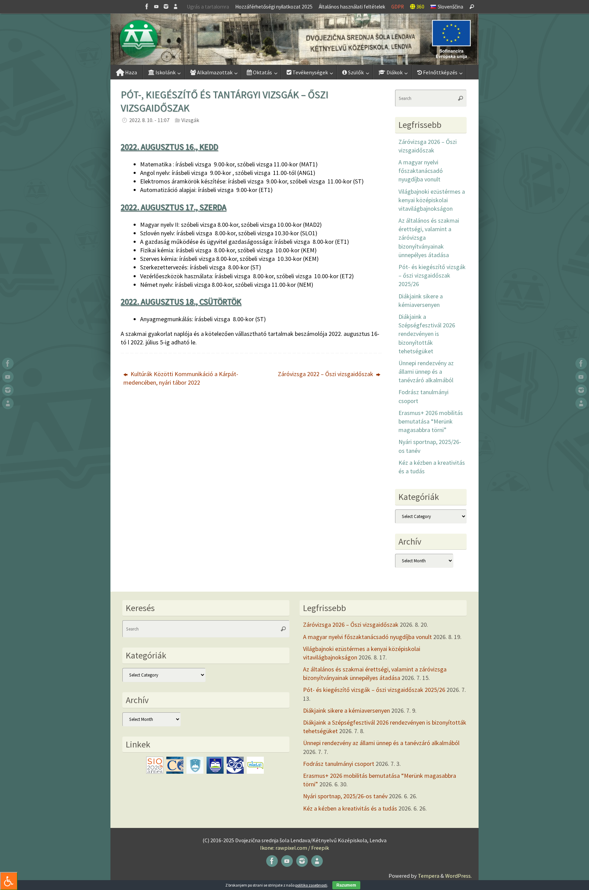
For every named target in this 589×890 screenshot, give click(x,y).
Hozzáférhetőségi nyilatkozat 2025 (274, 6)
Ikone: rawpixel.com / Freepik (294, 847)
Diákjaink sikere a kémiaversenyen (346, 710)
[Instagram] (166, 6)
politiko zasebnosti (311, 885)
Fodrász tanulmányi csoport (338, 764)
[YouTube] (156, 6)
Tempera (428, 875)
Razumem (346, 885)
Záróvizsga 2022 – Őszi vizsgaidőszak (326, 374)
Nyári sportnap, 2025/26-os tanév (345, 796)
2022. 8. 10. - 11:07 (149, 120)
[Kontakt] (175, 6)
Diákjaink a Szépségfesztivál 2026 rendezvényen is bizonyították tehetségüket (426, 334)
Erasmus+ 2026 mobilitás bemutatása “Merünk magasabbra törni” (430, 421)
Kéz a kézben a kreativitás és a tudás (350, 808)
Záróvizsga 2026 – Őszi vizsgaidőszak (350, 624)
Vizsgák (190, 120)
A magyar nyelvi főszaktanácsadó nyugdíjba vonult (420, 170)
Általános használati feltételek (352, 6)
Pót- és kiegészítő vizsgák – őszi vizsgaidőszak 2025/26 (432, 275)
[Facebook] (147, 6)
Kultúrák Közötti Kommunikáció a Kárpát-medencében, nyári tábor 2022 (180, 378)
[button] (294, 39)
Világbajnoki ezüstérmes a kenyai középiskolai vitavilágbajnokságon (431, 200)
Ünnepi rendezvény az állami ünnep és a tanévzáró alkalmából (426, 371)
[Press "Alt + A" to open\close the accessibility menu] (8, 881)
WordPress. (458, 875)
